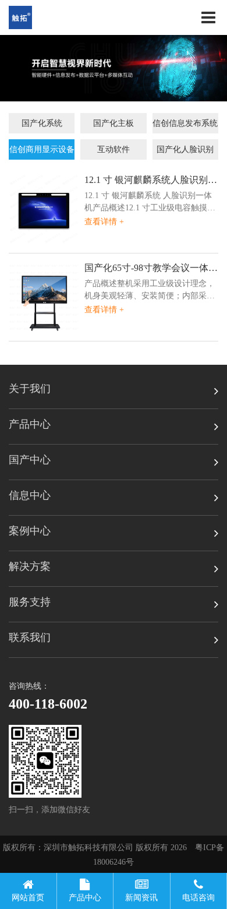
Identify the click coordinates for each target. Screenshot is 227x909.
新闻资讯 (141, 897)
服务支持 (30, 602)
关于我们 (30, 388)
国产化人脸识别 (185, 149)
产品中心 (30, 424)
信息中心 (30, 495)
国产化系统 (42, 123)
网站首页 (28, 897)
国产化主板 (113, 123)
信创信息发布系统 (185, 123)
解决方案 (30, 566)
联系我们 (30, 637)
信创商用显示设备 (42, 149)
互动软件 (113, 149)
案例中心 (30, 531)
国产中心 (30, 460)
